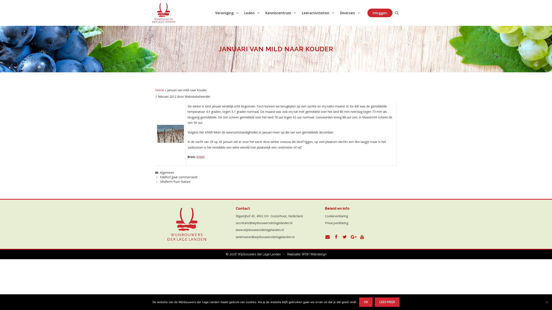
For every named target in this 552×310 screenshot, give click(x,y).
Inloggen (380, 13)
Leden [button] (249, 13)
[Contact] (327, 237)
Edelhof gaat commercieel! (178, 177)
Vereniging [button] (224, 13)
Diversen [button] (347, 13)
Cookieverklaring (336, 216)
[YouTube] (362, 237)
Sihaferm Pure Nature (175, 182)
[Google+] (353, 237)
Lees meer (387, 302)
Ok (366, 302)
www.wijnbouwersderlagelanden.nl (260, 230)
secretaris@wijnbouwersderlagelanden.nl (264, 223)
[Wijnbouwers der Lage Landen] (163, 13)
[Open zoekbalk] (396, 13)
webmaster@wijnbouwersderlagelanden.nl (265, 237)
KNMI (200, 157)
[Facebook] (336, 237)
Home (159, 90)
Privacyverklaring (336, 223)
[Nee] (546, 302)
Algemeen (167, 172)
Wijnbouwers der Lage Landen (259, 254)
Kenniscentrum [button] (278, 13)
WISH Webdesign (314, 254)
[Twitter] (344, 237)
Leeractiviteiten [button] (315, 13)
